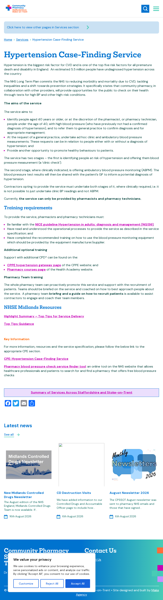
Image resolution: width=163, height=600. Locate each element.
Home (8, 40)
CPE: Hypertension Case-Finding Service (36, 359)
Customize (26, 583)
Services (22, 40)
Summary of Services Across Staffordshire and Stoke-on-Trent (81, 392)
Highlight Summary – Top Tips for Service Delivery (44, 316)
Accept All (77, 583)
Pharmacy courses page (26, 269)
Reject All (52, 583)
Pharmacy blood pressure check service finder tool (45, 366)
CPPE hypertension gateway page (34, 265)
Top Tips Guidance (19, 324)
